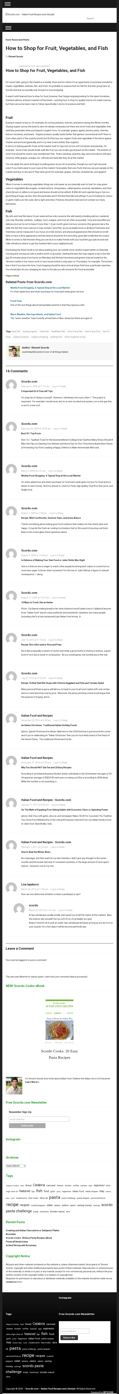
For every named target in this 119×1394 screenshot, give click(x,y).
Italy (101, 1191)
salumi (73, 1205)
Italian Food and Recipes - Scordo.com (46, 800)
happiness (66, 1191)
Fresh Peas (16, 301)
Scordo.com (29, 381)
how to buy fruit (92, 331)
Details (48, 1042)
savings (96, 1205)
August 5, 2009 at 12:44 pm (34, 555)
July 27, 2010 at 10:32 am (33, 678)
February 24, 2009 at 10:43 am (36, 428)
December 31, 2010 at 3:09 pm (36, 762)
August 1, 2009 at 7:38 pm (34, 513)
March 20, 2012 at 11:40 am (34, 889)
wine (68, 1212)
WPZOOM (108, 1392)
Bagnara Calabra (12, 1186)
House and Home (20, 40)
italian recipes (91, 1191)
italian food (78, 1191)
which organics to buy (75, 337)
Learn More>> (32, 1082)
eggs (90, 1186)
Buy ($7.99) (69, 1042)
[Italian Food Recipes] (29, 14)
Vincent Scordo (15, 56)
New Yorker (33, 1198)
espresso (99, 1185)
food (8, 40)
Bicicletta (11, 1234)
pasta (54, 1197)
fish (39, 1191)
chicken (68, 1185)
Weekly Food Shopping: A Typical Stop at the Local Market (40, 288)
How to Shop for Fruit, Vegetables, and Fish (57, 48)
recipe (12, 1204)
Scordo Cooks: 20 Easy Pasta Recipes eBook (29, 1238)
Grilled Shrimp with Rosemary (21, 1245)
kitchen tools (17, 1343)
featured (24, 1191)
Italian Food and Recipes (37, 715)
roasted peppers (38, 1205)
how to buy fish (75, 331)
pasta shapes (83, 1198)
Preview (58, 1042)
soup (35, 1211)
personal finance (98, 1198)
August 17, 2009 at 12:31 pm (35, 597)
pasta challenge (69, 1198)
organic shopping (39, 337)
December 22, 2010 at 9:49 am (36, 720)
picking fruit (56, 337)
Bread (28, 1185)
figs (33, 1191)
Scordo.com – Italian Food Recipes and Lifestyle (50, 1388)
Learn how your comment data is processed (65, 976)
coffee (76, 1185)
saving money (84, 1205)
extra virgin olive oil (14, 1334)
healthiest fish (58, 331)
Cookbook (83, 1186)
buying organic (30, 331)
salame (57, 1205)
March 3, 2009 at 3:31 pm (33, 471)
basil (22, 1186)
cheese (60, 1185)
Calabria (39, 1185)
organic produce (21, 337)
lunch (13, 1198)
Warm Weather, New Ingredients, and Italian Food (35, 314)
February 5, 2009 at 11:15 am (35, 386)
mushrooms (21, 1198)
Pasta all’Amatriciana (17, 1241)
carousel (50, 1185)
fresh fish (44, 331)
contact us (11, 1282)
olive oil (44, 1198)
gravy (59, 1192)
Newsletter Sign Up (20, 1112)
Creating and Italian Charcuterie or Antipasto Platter (33, 1230)
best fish (16, 331)
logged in (23, 960)
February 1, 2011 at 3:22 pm (34, 847)
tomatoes (44, 1211)
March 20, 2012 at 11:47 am (42, 910)
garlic (52, 1191)
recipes (24, 1205)
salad (50, 1205)
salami (65, 1205)
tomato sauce (57, 1211)
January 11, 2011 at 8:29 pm (35, 805)
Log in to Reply (59, 386)
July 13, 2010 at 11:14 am (33, 640)
